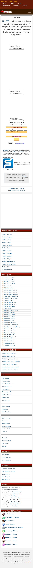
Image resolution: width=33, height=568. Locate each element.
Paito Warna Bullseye (9, 318)
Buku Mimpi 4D (6, 479)
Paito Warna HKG (8, 300)
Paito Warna (5, 378)
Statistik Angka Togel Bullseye (10, 369)
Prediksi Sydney (6, 239)
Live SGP (12, 3)
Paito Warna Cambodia (10, 314)
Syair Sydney (5, 454)
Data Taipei (15, 489)
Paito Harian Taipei (17, 491)
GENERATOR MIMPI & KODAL (16, 190)
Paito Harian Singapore (10, 331)
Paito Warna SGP (8, 288)
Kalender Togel (6, 406)
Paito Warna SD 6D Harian (11, 310)
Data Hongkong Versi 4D (10, 290)
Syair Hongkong (6, 460)
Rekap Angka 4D (6, 392)
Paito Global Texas (9, 341)
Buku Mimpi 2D (6, 474)
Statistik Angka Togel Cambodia (10, 367)
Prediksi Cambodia (7, 245)
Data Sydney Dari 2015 (10, 304)
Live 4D (13, 151)
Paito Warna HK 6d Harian (11, 298)
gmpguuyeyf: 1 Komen (11, 530)
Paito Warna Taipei (16, 487)
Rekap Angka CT (6, 394)
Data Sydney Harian (9, 306)
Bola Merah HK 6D (9, 335)
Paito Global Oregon (9, 339)
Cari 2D (4, 446)
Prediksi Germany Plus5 (8, 261)
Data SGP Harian (8, 286)
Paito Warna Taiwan (9, 316)
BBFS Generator (6, 418)
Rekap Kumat (5, 397)
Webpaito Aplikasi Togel (9, 1)
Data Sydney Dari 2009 (10, 302)
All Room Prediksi (7, 269)
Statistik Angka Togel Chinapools (11, 361)
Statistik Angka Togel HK (8, 356)
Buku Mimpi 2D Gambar (8, 471)
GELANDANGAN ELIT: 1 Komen (14, 527)
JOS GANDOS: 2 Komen (12, 517)
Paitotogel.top (28, 561)
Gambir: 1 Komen (10, 524)
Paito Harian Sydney (9, 333)
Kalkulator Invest (6, 440)
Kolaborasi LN (6, 429)
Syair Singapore (6, 457)
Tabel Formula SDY (9, 282)
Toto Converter (6, 400)
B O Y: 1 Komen (9, 520)
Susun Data (5, 443)
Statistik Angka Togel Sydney (10, 359)
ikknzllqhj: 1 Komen (11, 537)
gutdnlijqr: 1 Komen (11, 534)
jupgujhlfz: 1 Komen (11, 544)
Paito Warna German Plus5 (11, 324)
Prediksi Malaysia (7, 258)
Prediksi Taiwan (6, 242)
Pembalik (4, 438)
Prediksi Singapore (7, 234)
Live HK (19, 3)
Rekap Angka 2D (6, 386)
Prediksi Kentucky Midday (9, 264)
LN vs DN (4, 431)
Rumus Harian (6, 381)
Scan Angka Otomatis (8, 383)
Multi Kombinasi (6, 426)
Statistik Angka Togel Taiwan (9, 364)
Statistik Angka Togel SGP (9, 353)
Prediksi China (6, 248)
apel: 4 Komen (9, 514)
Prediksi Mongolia (7, 253)
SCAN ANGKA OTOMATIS (16, 188)
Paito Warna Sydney (9, 312)
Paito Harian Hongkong (10, 328)
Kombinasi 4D (6, 423)
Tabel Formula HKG (9, 280)
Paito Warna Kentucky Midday (12, 326)
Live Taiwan (16, 5)
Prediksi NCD (5, 267)
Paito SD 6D (7, 308)
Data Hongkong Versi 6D (10, 292)
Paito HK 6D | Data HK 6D (11, 296)
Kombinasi (5, 420)
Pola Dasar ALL (6, 412)
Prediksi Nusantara (7, 256)
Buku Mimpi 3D (6, 477)
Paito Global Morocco (9, 345)
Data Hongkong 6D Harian (11, 294)
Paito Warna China (9, 320)
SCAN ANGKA (5, 7)
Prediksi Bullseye (6, 250)
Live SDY (4, 3)
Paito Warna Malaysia (10, 322)
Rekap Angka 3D (6, 389)
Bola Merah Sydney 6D (10, 337)
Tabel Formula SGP (9, 278)
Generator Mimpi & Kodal (8, 468)
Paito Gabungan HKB (9, 343)
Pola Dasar (5, 409)
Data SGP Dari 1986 (9, 284)
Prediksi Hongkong (7, 237)
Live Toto (22, 151)
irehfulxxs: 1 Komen (11, 541)
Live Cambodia (6, 5)
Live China (24, 5)
